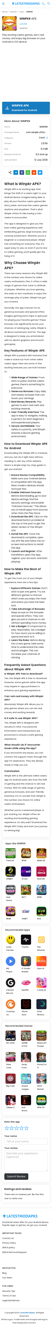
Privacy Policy (9, 1242)
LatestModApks (27, 1312)
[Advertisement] (26, 73)
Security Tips (8, 1291)
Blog (4, 1273)
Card (21, 12)
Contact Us (8, 1238)
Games (13, 12)
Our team (7, 1277)
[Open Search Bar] (48, 3)
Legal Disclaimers (11, 1300)
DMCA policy (8, 1247)
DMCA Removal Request (14, 1252)
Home (5, 12)
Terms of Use (9, 1295)
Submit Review (16, 1176)
